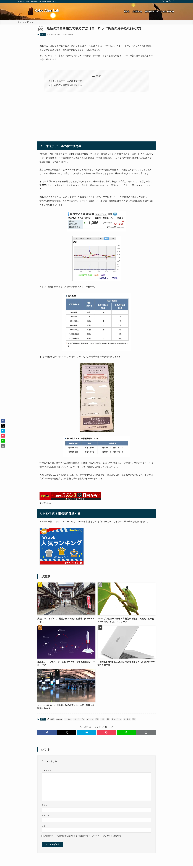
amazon (59, 719)
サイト (44, 826)
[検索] (173, 1)
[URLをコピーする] (146, 732)
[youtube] (166, 1)
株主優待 (127, 719)
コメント (46, 770)
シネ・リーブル (78, 719)
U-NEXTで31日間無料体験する (67, 85)
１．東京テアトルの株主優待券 (67, 81)
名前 (45, 805)
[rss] (170, 1)
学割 (96, 719)
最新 (107, 719)
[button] (47, 732)
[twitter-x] (163, 1)
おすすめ (68, 719)
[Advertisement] (96, 119)
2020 (52, 719)
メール (45, 815)
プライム (90, 719)
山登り (42, 34)
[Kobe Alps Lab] (43, 11)
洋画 (133, 719)
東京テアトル (116, 719)
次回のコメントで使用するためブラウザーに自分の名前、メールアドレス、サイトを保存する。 (83, 836)
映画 (102, 719)
